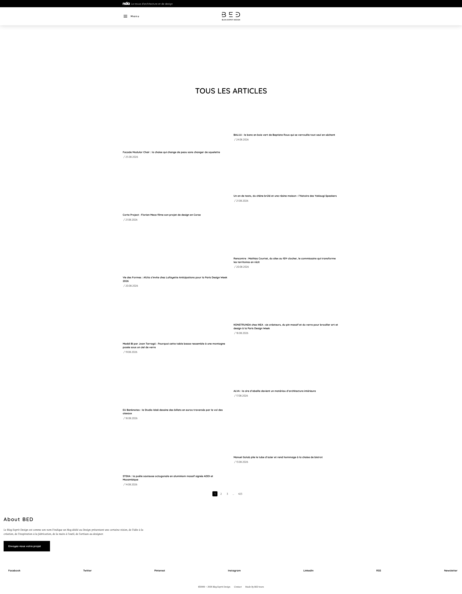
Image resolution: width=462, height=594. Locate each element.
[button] (131, 16)
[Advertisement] (231, 56)
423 (240, 493)
